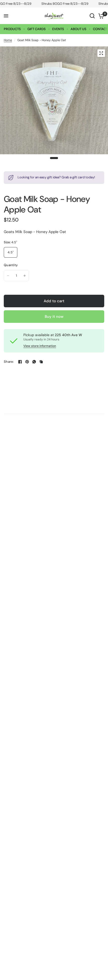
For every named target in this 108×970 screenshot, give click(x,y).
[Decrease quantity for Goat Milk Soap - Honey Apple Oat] (8, 275)
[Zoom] (101, 53)
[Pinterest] (27, 362)
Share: (9, 361)
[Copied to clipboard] (41, 362)
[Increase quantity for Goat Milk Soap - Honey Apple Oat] (25, 275)
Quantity (11, 265)
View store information (39, 345)
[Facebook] (20, 362)
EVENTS (58, 29)
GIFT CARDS (36, 29)
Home (8, 40)
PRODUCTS (12, 29)
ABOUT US (78, 29)
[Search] (92, 16)
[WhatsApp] (34, 362)
